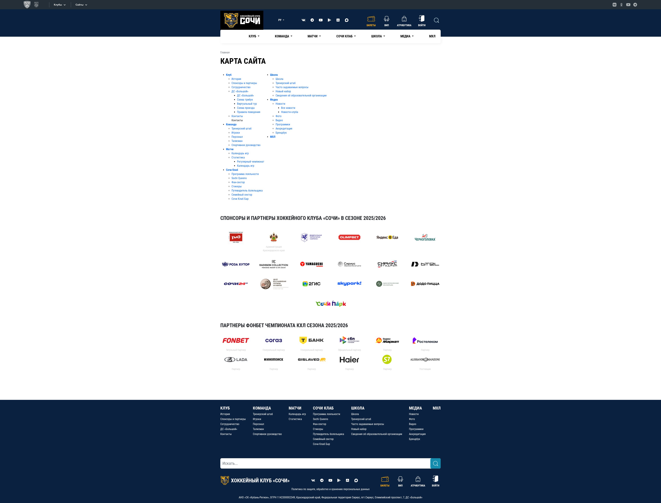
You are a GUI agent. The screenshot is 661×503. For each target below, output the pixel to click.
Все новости (288, 108)
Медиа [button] (405, 36)
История (236, 79)
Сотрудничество (241, 87)
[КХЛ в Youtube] (628, 4)
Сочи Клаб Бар (240, 198)
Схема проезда (246, 108)
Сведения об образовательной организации (301, 95)
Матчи (229, 149)
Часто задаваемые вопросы (292, 87)
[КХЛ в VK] (614, 4)
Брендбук (281, 132)
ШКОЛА (357, 408)
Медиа (274, 99)
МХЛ (432, 36)
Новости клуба (289, 112)
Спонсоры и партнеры (244, 83)
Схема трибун (245, 99)
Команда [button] (282, 36)
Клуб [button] (253, 36)
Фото (278, 116)
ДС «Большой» (240, 91)
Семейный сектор (242, 194)
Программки (283, 124)
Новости (280, 103)
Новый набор (283, 91)
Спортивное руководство (246, 145)
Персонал (237, 136)
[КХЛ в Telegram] (635, 4)
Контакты (237, 116)
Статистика (238, 157)
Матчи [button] (313, 36)
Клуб (229, 74)
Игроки (236, 132)
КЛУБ (225, 408)
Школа (274, 74)
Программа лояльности (245, 174)
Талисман (237, 141)
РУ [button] (280, 20)
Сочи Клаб (232, 170)
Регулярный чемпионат (250, 161)
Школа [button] (376, 36)
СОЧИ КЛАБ (323, 408)
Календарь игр (240, 153)
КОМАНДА (262, 408)
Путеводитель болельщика (247, 190)
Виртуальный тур (247, 103)
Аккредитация (284, 128)
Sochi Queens (239, 178)
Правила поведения (248, 112)
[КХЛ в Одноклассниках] (621, 4)
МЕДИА (415, 408)
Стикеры (237, 186)
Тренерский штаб (241, 128)
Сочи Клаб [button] (344, 36)
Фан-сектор (238, 182)
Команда (231, 124)
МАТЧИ (295, 408)
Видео (279, 120)
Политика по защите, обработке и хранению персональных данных (330, 489)
